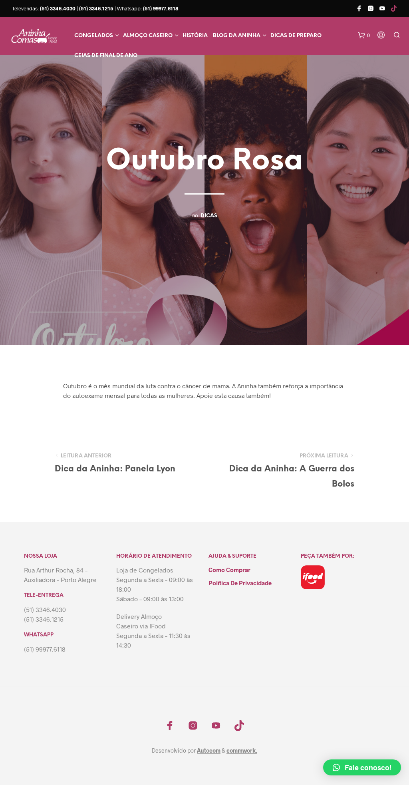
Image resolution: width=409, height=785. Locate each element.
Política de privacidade (240, 582)
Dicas (209, 216)
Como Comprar (229, 569)
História (195, 35)
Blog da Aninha (236, 35)
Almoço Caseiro (148, 35)
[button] (362, 767)
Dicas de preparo (296, 35)
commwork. (241, 750)
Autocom (208, 750)
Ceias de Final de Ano (105, 55)
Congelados (93, 35)
